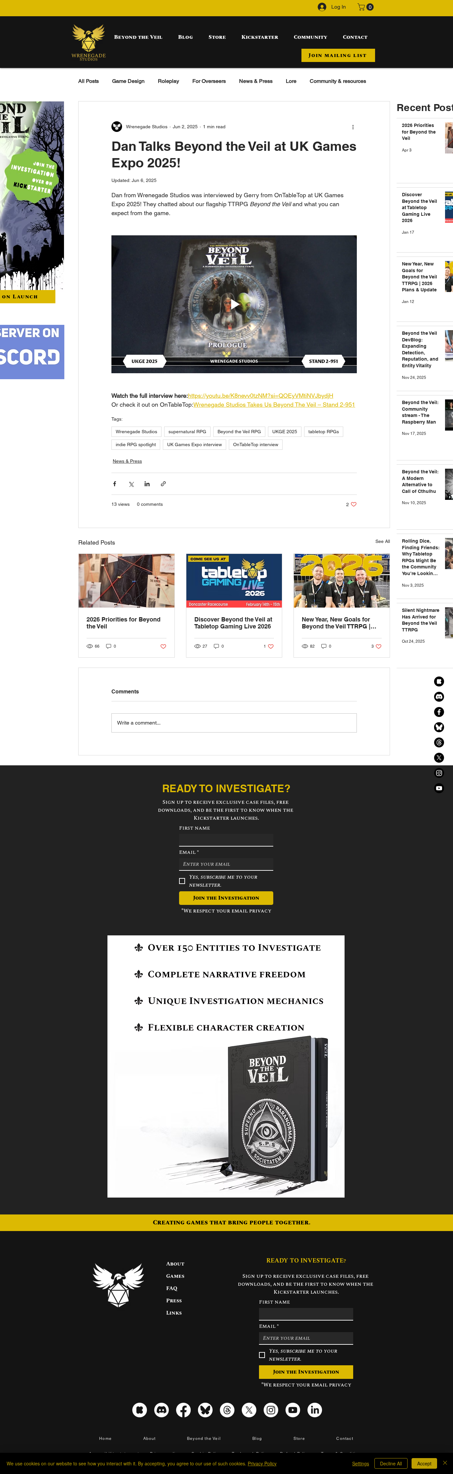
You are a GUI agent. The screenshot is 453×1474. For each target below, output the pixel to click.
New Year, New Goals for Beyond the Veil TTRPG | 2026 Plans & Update (336, 623)
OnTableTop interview (255, 444)
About (175, 1264)
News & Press (256, 81)
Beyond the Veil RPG (239, 431)
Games (175, 1276)
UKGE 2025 (284, 431)
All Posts (88, 81)
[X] (439, 758)
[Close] (445, 1463)
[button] (366, 7)
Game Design (128, 81)
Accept (424, 1463)
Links (174, 1313)
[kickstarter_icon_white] (139, 1410)
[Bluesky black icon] (439, 727)
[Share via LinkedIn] (147, 484)
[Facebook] (439, 712)
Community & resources (338, 81)
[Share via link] (163, 484)
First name (194, 828)
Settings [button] (360, 1463)
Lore (291, 81)
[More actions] (353, 127)
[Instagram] (439, 773)
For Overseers (209, 81)
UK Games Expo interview (194, 444)
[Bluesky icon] (205, 1410)
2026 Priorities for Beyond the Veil (124, 623)
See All (382, 541)
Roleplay (168, 81)
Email (189, 852)
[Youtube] (439, 788)
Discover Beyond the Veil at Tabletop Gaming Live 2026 (233, 623)
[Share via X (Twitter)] (131, 484)
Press (174, 1301)
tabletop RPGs (323, 431)
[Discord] (439, 697)
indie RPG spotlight (136, 444)
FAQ (171, 1288)
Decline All (391, 1463)
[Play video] (234, 304)
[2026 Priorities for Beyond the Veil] (126, 581)
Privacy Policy (262, 1463)
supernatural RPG (187, 431)
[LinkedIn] (314, 1410)
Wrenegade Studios (136, 431)
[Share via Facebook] (114, 484)
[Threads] (439, 742)
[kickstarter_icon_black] (439, 681)
